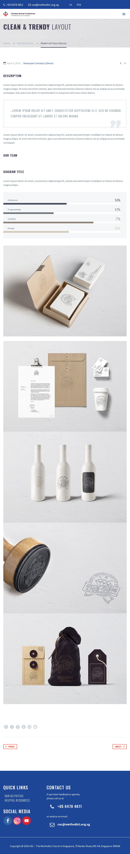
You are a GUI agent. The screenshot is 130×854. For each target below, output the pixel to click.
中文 (79, 4)
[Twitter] (12, 727)
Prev (11, 746)
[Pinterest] (18, 727)
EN (71, 4)
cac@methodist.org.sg (45, 5)
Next (118, 746)
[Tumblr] (24, 727)
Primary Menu (124, 14)
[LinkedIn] (29, 727)
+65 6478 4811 (14, 5)
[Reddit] (35, 727)
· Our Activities (13, 796)
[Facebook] (6, 727)
